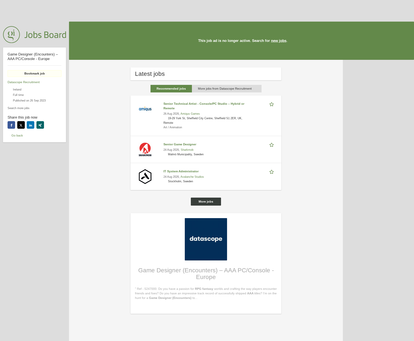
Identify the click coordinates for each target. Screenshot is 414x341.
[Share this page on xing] (40, 125)
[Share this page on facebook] (11, 125)
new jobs (278, 41)
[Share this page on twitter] (21, 125)
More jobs (206, 201)
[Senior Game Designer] (145, 149)
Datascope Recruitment (24, 82)
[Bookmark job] (272, 103)
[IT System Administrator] (145, 176)
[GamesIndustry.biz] (34, 34)
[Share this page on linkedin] (30, 125)
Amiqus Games (190, 113)
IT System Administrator (181, 171)
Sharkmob (187, 149)
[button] (407, 40)
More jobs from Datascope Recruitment (225, 88)
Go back (17, 135)
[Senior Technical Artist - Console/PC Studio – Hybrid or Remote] (145, 108)
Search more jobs (19, 108)
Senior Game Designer (179, 144)
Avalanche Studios (192, 176)
